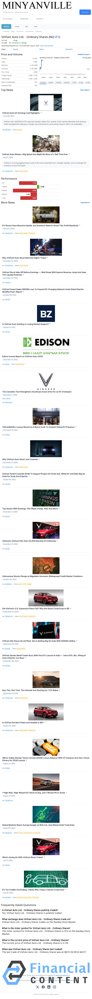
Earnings (20, 129)
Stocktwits (7, 282)
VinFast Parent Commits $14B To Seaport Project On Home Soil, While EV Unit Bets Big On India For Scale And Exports (43, 475)
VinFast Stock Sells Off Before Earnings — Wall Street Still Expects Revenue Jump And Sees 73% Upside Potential (44, 273)
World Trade (32, 233)
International (29, 31)
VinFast (8, 398)
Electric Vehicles (24, 171)
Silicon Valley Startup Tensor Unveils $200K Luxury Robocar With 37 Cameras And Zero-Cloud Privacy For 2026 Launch (45, 759)
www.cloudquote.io (63, 975)
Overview (6, 31)
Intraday (43, 82)
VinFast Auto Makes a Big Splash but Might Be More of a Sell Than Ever (36, 154)
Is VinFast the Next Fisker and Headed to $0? (24, 722)
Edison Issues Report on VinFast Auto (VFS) (22, 356)
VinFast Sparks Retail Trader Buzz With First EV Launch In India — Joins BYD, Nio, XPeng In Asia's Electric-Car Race (44, 656)
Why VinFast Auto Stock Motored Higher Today (25, 258)
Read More (85, 202)
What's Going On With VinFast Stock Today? (23, 857)
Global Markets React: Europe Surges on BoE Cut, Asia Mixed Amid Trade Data (38, 825)
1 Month (58, 82)
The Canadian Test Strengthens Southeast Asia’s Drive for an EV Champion (37, 391)
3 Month (66, 82)
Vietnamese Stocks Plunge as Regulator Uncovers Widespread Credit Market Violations (42, 576)
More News (84, 90)
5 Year (88, 82)
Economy (29, 584)
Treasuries (38, 31)
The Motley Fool (9, 171)
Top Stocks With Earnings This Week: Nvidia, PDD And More (31, 508)
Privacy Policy (53, 980)
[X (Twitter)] (37, 987)
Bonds (20, 584)
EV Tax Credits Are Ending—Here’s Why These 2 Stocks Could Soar (34, 889)
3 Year (81, 82)
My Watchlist (24, 19)
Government (37, 833)
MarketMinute (8, 584)
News (12, 31)
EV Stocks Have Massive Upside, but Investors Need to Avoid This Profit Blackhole (41, 225)
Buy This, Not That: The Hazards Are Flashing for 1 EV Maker (31, 690)
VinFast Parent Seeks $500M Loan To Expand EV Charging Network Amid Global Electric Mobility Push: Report (43, 290)
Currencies (19, 31)
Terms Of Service (67, 980)
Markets (6, 26)
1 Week (50, 82)
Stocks (17, 26)
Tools (35, 26)
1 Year (74, 82)
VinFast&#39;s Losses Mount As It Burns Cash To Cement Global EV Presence (39, 427)
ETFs (26, 26)
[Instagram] (54, 987)
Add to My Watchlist (46, 46)
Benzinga (7, 332)
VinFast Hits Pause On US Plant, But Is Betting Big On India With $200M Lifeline (39, 641)
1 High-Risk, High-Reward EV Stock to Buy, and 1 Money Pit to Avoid (34, 792)
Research (69, 49)
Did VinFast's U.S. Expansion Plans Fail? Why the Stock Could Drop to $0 (36, 608)
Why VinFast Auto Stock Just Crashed (21, 459)
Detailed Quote (83, 54)
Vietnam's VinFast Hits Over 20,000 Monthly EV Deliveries (30, 541)
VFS (57, 37)
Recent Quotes (7, 19)
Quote (15, 49)
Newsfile (7, 364)
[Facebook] (43, 987)
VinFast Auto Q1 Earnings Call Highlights (22, 113)
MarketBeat (8, 129)
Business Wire (8, 402)
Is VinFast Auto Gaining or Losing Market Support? (26, 324)
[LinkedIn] (48, 987)
